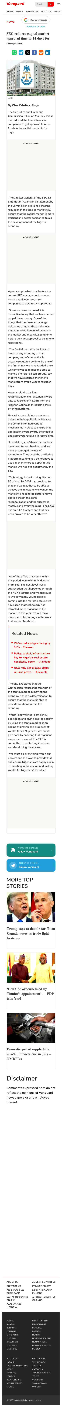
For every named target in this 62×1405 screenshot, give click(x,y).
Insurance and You (42, 1345)
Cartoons (37, 1369)
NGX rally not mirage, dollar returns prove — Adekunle (31, 670)
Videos (35, 1376)
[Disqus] (31, 1153)
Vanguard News (15, 4)
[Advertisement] (31, 165)
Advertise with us (43, 1282)
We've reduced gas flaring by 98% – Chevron (32, 645)
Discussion (12, 1342)
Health (36, 1335)
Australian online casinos (43, 1299)
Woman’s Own (39, 1383)
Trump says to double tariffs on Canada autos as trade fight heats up (31, 933)
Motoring (11, 1373)
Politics (46, 11)
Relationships (14, 1380)
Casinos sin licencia (14, 1306)
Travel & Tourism (41, 1373)
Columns (11, 1331)
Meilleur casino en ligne (42, 1292)
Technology (38, 1362)
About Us (12, 1282)
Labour (10, 1362)
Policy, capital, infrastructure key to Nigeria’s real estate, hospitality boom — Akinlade (32, 658)
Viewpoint (37, 1380)
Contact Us (14, 1286)
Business (11, 1328)
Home (10, 11)
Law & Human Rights (17, 1365)
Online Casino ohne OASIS (15, 1292)
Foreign (36, 1331)
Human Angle (39, 1342)
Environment (39, 1324)
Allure (10, 1321)
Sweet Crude (39, 1358)
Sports (10, 1387)
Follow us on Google (37, 20)
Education (12, 1345)
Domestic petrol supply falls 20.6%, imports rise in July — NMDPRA (29, 1053)
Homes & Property (41, 1338)
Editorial (11, 1338)
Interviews (12, 1358)
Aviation (11, 1324)
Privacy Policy (41, 1286)
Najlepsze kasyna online (17, 1299)
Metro (10, 1369)
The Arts (36, 1365)
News (19, 11)
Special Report (14, 1383)
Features (37, 1328)
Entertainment (40, 1321)
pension (36, 1349)
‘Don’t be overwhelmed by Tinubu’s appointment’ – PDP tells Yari (30, 993)
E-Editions (32, 11)
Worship (36, 1387)
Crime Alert (13, 1335)
